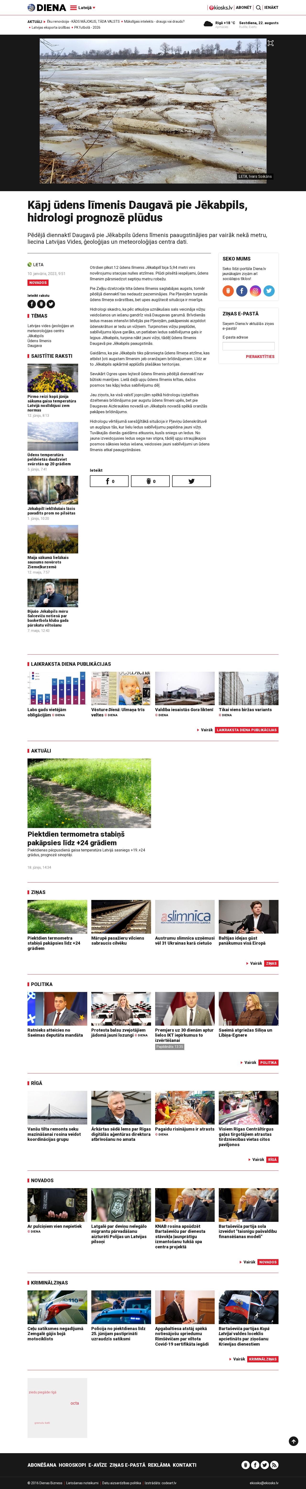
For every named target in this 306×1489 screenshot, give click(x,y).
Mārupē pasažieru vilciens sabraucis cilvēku (117, 941)
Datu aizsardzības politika (121, 1483)
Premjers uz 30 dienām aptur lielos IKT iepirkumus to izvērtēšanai (184, 1035)
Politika (42, 984)
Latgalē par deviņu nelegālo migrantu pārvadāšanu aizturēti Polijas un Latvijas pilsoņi (119, 1234)
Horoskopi (72, 1465)
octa (75, 1403)
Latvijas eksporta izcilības (51, 27)
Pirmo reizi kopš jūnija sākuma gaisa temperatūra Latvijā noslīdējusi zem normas (51, 403)
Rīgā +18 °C (225, 23)
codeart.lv (169, 1483)
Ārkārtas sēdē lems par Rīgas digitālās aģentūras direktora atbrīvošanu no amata (121, 1134)
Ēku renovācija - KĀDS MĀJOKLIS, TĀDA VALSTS (83, 21)
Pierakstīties (260, 356)
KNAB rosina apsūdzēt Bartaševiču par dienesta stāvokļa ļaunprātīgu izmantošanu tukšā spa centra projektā (180, 1236)
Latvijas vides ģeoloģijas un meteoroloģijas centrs (50, 328)
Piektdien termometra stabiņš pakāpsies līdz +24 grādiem (76, 838)
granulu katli (42, 1422)
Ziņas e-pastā (127, 1465)
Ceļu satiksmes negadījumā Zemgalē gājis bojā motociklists (55, 1333)
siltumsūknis (69, 1426)
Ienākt (271, 7)
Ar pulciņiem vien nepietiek (54, 1229)
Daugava (34, 345)
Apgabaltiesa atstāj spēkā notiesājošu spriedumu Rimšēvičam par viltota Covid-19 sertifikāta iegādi (182, 1336)
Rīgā (36, 1083)
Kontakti (185, 1465)
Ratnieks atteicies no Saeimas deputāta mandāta (55, 1033)
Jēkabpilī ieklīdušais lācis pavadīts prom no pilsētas (51, 510)
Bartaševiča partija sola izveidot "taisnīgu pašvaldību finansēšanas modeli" (248, 1231)
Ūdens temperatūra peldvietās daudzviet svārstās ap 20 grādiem (49, 459)
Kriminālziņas (49, 1283)
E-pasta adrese (235, 337)
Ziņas (38, 892)
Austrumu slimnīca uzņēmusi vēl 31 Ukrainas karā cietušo (185, 941)
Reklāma (159, 1465)
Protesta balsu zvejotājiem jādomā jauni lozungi (119, 1033)
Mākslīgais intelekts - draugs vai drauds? (154, 21)
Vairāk (207, 730)
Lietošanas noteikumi (82, 1483)
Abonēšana (41, 1465)
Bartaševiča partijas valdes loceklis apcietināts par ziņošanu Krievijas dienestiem (244, 1336)
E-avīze (97, 1465)
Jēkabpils (35, 336)
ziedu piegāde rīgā (42, 1392)
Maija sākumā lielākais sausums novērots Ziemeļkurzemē (48, 562)
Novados (38, 283)
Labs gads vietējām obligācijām (46, 712)
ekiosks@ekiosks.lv (264, 1483)
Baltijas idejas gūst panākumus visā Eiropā (242, 941)
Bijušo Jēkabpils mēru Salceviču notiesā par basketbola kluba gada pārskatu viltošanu (47, 618)
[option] (153, 114)
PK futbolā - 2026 (87, 27)
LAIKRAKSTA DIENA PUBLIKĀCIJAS (71, 664)
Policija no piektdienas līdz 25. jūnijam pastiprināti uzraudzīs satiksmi (118, 1333)
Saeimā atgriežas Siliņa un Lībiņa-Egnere (245, 1033)
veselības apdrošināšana (53, 1412)
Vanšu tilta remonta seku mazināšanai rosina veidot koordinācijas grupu (54, 1134)
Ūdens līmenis (39, 341)
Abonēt (244, 7)
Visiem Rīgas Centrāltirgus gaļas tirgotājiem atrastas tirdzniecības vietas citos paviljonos (246, 1136)
